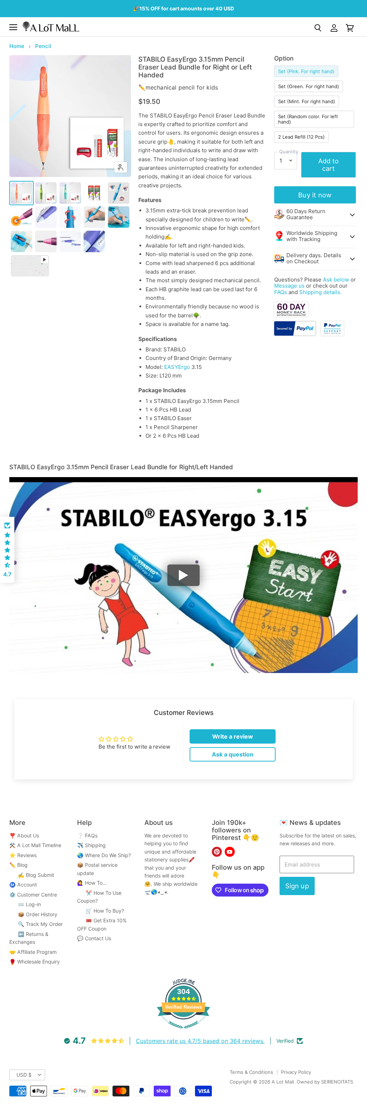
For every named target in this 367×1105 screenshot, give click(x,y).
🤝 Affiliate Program (33, 952)
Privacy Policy (296, 1072)
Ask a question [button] (232, 754)
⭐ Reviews (23, 855)
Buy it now (315, 195)
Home (16, 46)
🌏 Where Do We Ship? (104, 855)
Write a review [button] (232, 736)
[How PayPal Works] (295, 333)
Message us (289, 285)
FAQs (280, 292)
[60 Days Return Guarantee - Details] (291, 314)
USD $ (24, 1075)
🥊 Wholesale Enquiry (34, 962)
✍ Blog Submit (31, 875)
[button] (7, 550)
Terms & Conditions (251, 1072)
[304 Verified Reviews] (183, 1032)
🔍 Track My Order (36, 924)
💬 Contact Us (94, 938)
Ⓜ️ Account (23, 884)
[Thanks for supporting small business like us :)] (332, 333)
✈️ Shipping (91, 845)
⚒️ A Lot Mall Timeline (35, 845)
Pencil (43, 46)
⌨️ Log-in (25, 904)
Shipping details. (320, 292)
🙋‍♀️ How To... (92, 883)
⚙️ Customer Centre (33, 895)
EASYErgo (177, 367)
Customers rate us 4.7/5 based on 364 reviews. (200, 1040)
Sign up (297, 886)
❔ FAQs (87, 835)
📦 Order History (33, 914)
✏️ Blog (18, 865)
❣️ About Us (24, 835)
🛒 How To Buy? (100, 911)
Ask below (336, 279)
